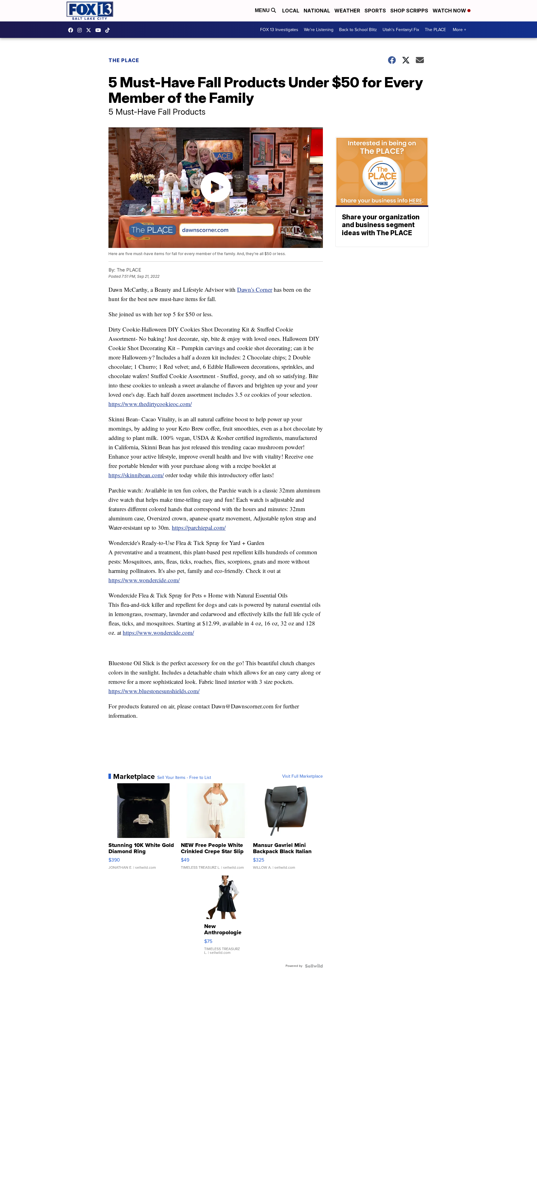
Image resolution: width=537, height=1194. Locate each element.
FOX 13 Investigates (279, 29)
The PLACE (435, 29)
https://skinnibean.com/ (136, 475)
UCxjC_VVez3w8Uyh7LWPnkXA (99, 30)
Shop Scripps (409, 10)
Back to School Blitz (358, 29)
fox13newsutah (72, 30)
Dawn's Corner (254, 289)
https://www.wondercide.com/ (144, 580)
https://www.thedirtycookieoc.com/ (150, 404)
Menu (263, 10)
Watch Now (450, 10)
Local (290, 10)
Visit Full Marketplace (302, 776)
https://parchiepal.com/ (199, 527)
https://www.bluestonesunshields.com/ (154, 691)
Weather (347, 10)
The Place (123, 60)
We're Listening (318, 29)
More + (459, 29)
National (317, 10)
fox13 (90, 30)
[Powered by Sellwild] (314, 966)
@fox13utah (109, 30)
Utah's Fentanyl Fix (401, 29)
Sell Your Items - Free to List (184, 777)
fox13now (81, 30)
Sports (375, 10)
